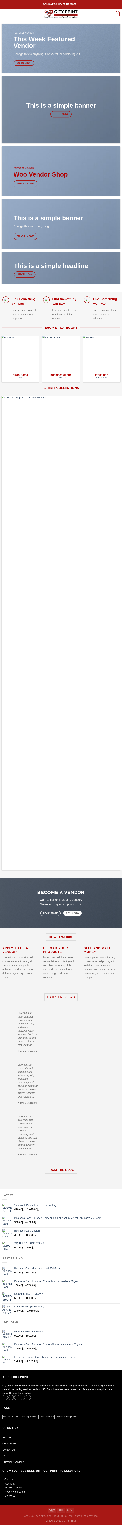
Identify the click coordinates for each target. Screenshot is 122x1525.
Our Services (9, 1443)
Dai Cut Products (11, 1417)
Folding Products (30, 1417)
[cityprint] (61, 14)
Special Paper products (67, 1417)
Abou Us (7, 1437)
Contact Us (8, 1449)
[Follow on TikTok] (16, 1397)
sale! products (47, 1417)
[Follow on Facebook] (5, 1397)
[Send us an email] (22, 1397)
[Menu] (4, 14)
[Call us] (28, 1397)
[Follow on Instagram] (11, 1397)
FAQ (4, 1456)
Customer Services (13, 1462)
